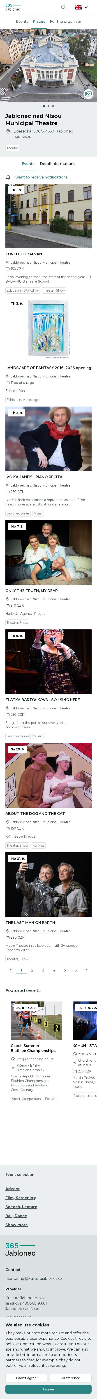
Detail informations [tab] (57, 164)
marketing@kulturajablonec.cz (33, 1278)
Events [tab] (28, 164)
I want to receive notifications (41, 177)
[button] (82, 7)
